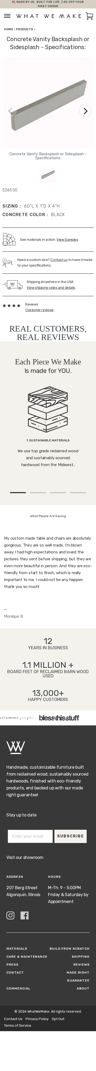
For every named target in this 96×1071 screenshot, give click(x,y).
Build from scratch (70, 948)
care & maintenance (26, 956)
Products (24, 29)
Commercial (18, 988)
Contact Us (13, 1019)
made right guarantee (78, 976)
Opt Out (58, 1019)
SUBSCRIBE (70, 836)
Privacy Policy (37, 1019)
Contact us (58, 260)
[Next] (85, 111)
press (12, 964)
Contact (15, 972)
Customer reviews (39, 310)
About (83, 988)
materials (16, 948)
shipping (81, 956)
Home (8, 29)
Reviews (81, 964)
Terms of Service (17, 1025)
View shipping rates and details (51, 288)
